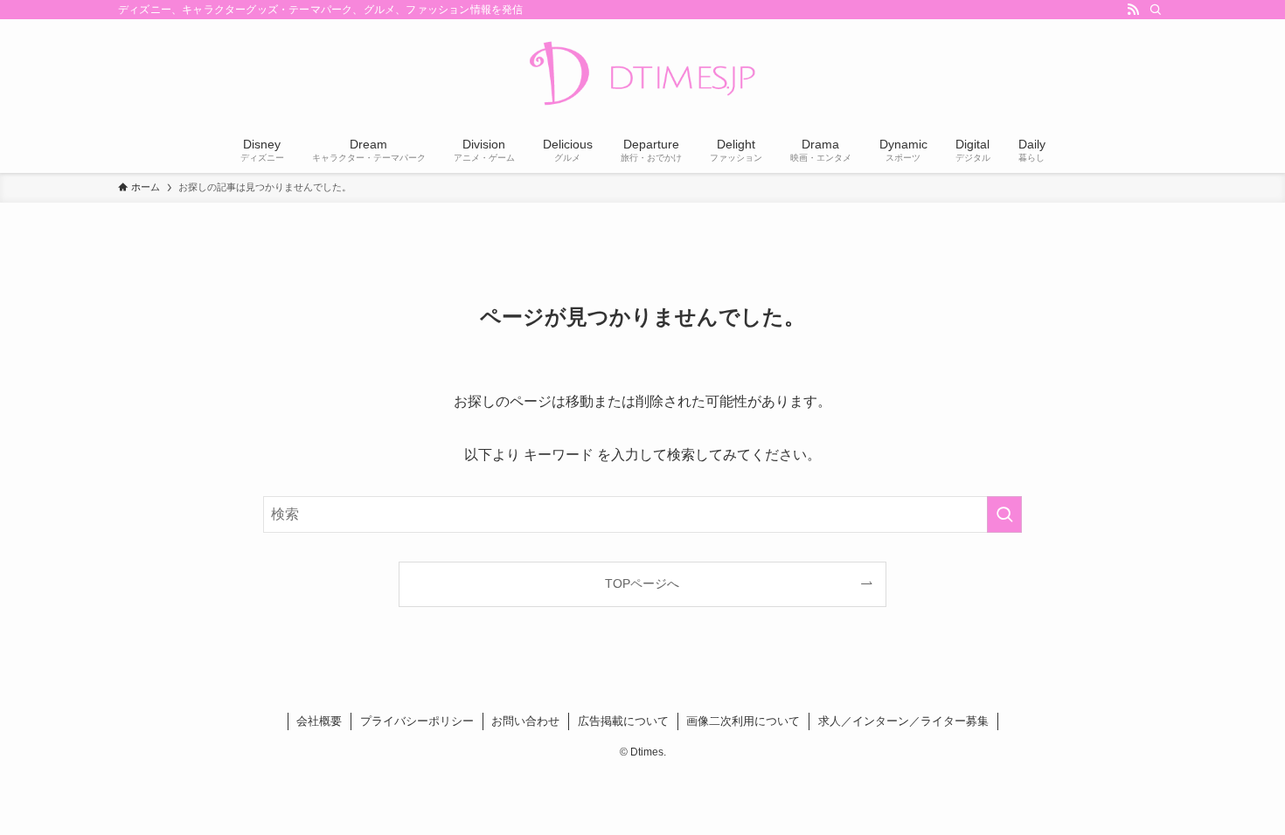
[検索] (1155, 9)
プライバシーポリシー (417, 721)
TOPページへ (642, 583)
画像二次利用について (743, 721)
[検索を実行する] (1004, 514)
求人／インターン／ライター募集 (903, 721)
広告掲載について (623, 721)
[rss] (1133, 9)
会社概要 (319, 721)
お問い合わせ (525, 721)
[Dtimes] (642, 75)
